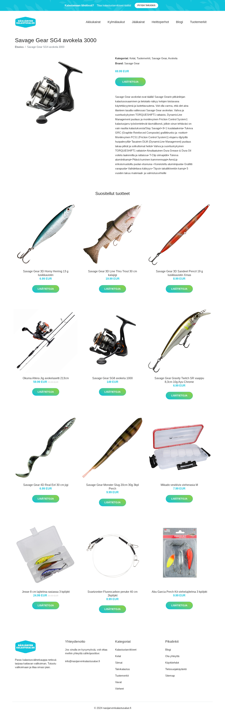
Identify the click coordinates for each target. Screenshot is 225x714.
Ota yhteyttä (172, 656)
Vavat (118, 682)
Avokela (172, 58)
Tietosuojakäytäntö (176, 669)
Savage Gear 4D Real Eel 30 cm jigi (45, 484)
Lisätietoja (130, 81)
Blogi (179, 22)
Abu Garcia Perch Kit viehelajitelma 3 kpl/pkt (179, 591)
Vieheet (119, 688)
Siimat (118, 662)
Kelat (132, 58)
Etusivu (19, 46)
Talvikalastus (122, 669)
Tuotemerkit (198, 22)
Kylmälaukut (116, 22)
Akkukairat (93, 22)
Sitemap (170, 675)
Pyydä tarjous (146, 5)
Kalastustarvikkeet (125, 649)
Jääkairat (138, 22)
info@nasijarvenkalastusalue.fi (82, 661)
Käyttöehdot (172, 662)
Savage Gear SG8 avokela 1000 (112, 378)
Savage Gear (159, 58)
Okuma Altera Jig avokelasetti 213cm (46, 378)
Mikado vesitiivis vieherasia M (179, 484)
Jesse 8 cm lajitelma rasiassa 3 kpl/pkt (46, 591)
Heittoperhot (160, 22)
